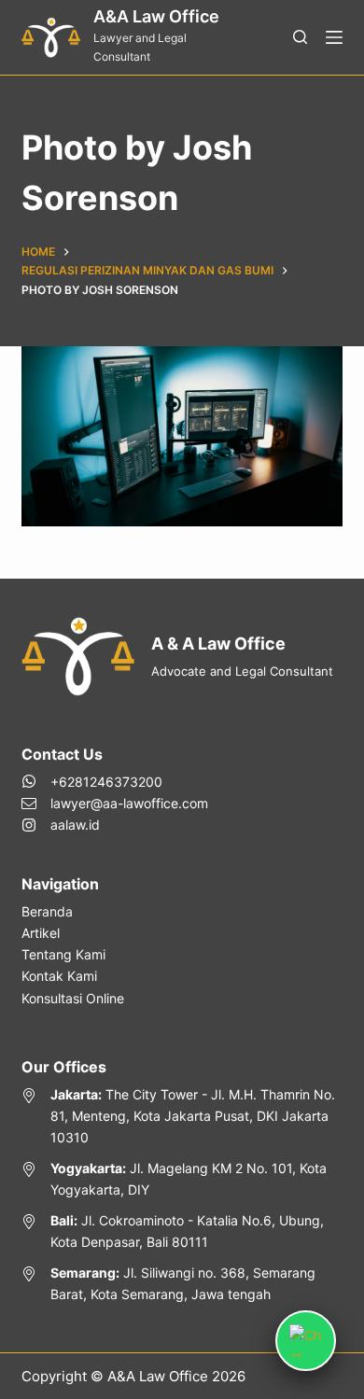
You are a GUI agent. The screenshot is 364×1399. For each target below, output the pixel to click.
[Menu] (334, 37)
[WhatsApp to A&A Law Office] (114, 781)
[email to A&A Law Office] (114, 803)
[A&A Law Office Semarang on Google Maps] (181, 1283)
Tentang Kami (63, 954)
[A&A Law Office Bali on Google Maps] (181, 1231)
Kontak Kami (59, 976)
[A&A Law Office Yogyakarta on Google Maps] (181, 1178)
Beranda (47, 911)
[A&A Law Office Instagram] (114, 824)
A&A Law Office (156, 16)
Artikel (40, 933)
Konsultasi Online (72, 998)
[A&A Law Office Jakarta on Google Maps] (181, 1116)
